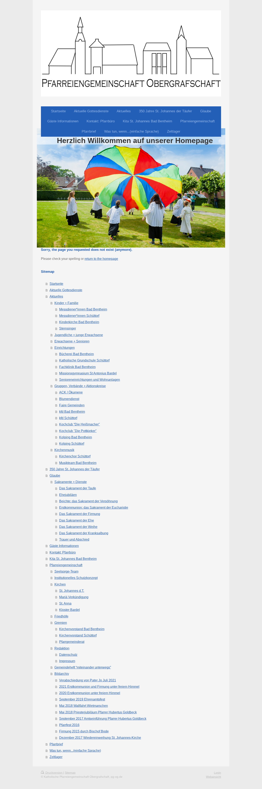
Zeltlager (56, 757)
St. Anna (65, 603)
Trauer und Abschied (74, 539)
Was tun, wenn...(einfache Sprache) (75, 750)
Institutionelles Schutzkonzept (76, 578)
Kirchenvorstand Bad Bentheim (81, 629)
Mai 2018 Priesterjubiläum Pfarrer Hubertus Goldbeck (98, 712)
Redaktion (61, 648)
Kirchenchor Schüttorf (74, 456)
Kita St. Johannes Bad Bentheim (73, 558)
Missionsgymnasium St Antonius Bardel (88, 373)
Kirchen (60, 584)
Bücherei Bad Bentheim (76, 354)
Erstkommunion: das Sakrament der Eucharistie (93, 507)
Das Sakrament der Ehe (76, 520)
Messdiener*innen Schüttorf (79, 315)
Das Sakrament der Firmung (79, 514)
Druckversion (54, 772)
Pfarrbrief (56, 744)
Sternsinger (67, 328)
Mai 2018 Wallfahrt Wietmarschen (83, 705)
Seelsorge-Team (66, 571)
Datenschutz (68, 654)
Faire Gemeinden (72, 405)
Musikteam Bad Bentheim (77, 463)
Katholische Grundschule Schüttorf (84, 360)
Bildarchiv (61, 673)
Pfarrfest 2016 (69, 725)
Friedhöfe (61, 616)
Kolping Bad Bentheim (75, 437)
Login (217, 772)
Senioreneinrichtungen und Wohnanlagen (89, 379)
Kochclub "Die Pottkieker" (78, 431)
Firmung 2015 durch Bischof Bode (84, 731)
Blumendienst (69, 399)
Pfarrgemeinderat (71, 641)
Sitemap (70, 772)
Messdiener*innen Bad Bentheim (83, 309)
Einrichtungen (64, 347)
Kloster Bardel (69, 610)
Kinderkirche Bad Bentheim (79, 322)
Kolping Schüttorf (71, 443)
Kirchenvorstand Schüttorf (78, 635)
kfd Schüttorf (68, 418)
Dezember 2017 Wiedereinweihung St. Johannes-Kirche (100, 737)
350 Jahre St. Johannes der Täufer (75, 469)
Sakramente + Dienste (70, 482)
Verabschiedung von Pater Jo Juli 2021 (87, 680)
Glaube (55, 475)
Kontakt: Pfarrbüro (63, 552)
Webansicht (213, 776)
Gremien (60, 622)
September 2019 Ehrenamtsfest (82, 699)
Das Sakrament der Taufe (77, 488)
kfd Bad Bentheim (72, 411)
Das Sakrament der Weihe (78, 527)
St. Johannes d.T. (71, 590)
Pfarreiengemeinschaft (66, 565)
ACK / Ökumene (71, 392)
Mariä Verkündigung (73, 597)
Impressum (67, 661)
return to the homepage (101, 258)
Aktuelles (56, 296)
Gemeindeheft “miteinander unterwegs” (82, 667)
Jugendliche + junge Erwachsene (78, 335)
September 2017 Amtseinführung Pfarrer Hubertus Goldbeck (102, 718)
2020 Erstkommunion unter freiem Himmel (89, 693)
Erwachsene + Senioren (71, 341)
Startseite (56, 283)
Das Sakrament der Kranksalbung (83, 533)
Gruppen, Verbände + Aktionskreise (80, 386)
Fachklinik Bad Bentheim (77, 367)
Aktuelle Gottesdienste (66, 290)
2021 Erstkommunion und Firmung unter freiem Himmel (99, 686)
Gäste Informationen (64, 546)
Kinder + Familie (66, 303)
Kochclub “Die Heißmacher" (79, 424)
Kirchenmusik (64, 450)
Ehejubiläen (68, 495)
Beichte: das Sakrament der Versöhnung (88, 501)
